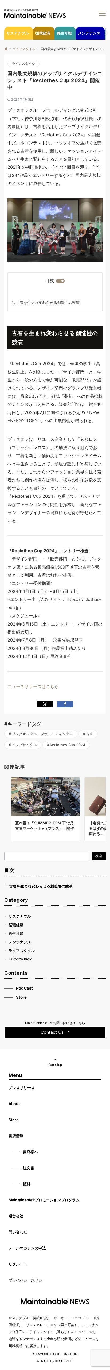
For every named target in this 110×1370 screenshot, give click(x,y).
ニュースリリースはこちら (33, 686)
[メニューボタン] (102, 13)
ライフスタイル (23, 63)
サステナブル (20, 916)
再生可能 (16, 933)
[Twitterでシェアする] (45, 704)
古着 (89, 734)
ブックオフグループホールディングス (42, 734)
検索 (98, 856)
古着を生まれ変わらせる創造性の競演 (48, 302)
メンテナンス (20, 942)
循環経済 (16, 925)
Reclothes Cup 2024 (67, 745)
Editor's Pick (20, 959)
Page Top (55, 1065)
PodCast (24, 988)
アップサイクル (24, 745)
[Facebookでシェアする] (65, 704)
